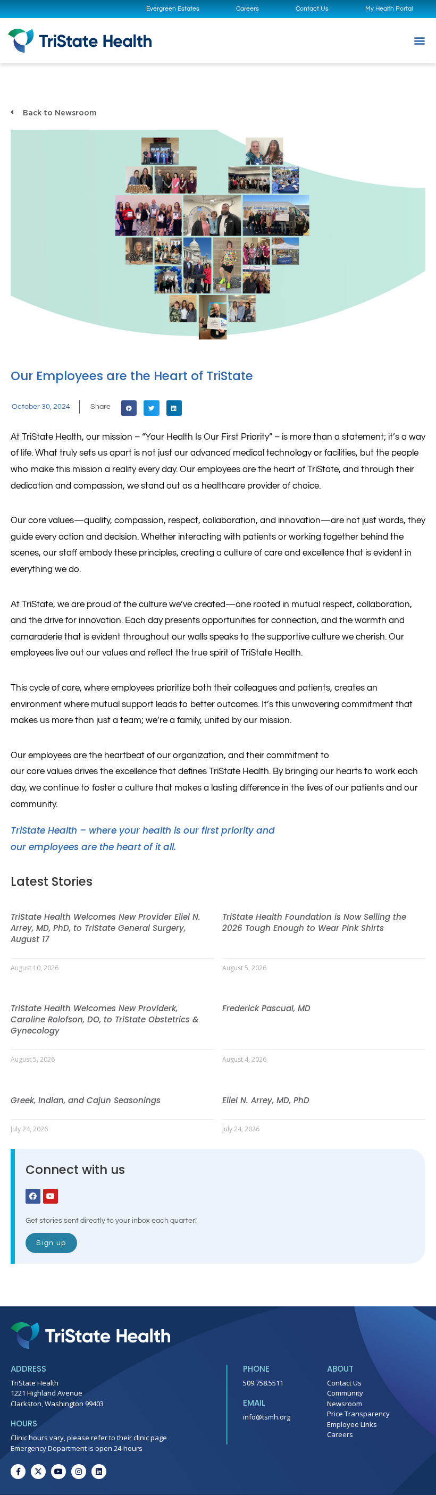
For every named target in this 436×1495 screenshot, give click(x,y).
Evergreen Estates (172, 8)
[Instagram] (78, 1471)
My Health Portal (389, 8)
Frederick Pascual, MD (266, 1008)
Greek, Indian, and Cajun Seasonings (86, 1100)
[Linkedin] (98, 1471)
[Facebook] (33, 1196)
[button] (419, 40)
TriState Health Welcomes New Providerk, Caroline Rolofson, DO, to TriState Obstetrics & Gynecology (105, 1019)
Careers (247, 8)
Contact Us (312, 8)
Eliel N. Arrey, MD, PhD (265, 1100)
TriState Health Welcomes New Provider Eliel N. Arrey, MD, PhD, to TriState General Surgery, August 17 (105, 928)
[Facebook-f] (18, 1471)
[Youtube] (50, 1196)
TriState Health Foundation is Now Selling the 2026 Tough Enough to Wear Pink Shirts (314, 922)
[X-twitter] (38, 1471)
